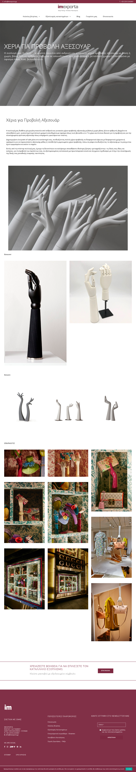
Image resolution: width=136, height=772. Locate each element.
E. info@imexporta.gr (9, 1)
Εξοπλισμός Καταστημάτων (57, 730)
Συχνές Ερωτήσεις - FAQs (57, 741)
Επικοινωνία (108, 16)
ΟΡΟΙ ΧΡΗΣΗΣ (21, 755)
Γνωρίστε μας (91, 16)
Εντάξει (129, 769)
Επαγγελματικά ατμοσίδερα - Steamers (61, 733)
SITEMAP (7, 755)
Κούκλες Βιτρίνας (54, 726)
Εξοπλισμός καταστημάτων (57, 16)
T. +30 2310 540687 (126, 1)
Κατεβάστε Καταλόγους (56, 737)
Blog (78, 16)
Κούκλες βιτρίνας (30, 16)
